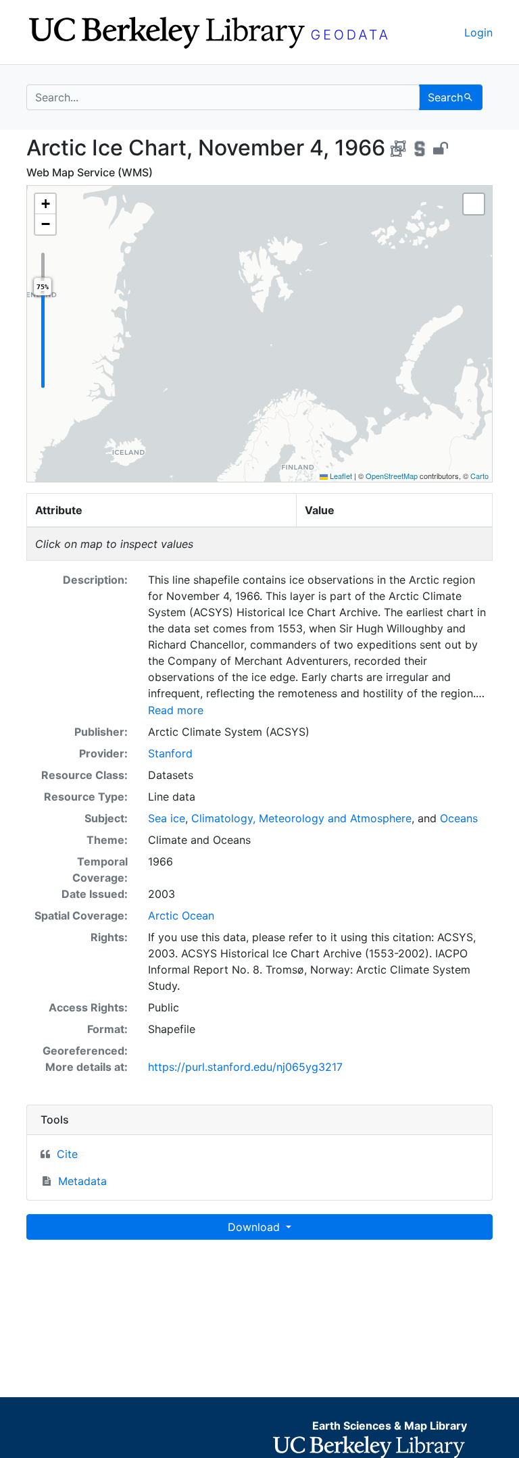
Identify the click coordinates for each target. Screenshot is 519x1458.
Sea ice (166, 818)
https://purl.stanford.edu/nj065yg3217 (245, 1067)
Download (255, 1227)
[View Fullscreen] (474, 204)
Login (478, 32)
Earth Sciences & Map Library (389, 1425)
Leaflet (340, 475)
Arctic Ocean (181, 915)
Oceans (459, 818)
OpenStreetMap (392, 475)
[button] (45, 204)
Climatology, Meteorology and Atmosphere (301, 818)
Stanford (170, 753)
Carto (479, 475)
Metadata (82, 1181)
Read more (175, 710)
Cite (67, 1154)
